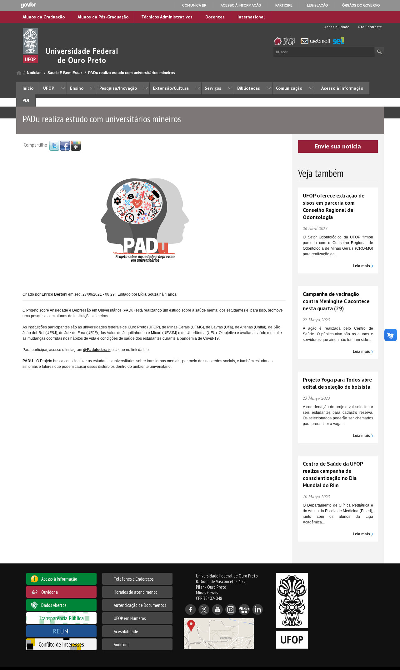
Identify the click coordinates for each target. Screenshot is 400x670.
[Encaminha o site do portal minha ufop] (285, 41)
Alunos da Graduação (43, 17)
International (251, 17)
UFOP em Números (130, 618)
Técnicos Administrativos (166, 17)
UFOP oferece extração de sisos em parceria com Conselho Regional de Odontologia (333, 206)
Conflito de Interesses (61, 644)
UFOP (48, 88)
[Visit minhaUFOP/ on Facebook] (65, 145)
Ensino (76, 88)
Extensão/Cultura (171, 88)
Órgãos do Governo (361, 5)
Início (19, 72)
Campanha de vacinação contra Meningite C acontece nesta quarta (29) (336, 301)
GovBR (28, 5)
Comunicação (289, 88)
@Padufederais (97, 350)
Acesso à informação (241, 5)
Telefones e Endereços (133, 579)
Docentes (215, 17)
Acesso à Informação (342, 88)
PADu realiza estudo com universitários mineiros (131, 73)
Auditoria (122, 644)
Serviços (213, 88)
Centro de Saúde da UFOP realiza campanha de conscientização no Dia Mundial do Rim (333, 474)
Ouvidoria (49, 592)
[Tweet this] (54, 145)
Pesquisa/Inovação (118, 88)
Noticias (34, 73)
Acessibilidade (336, 26)
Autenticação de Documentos (140, 605)
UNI (61, 631)
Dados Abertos (53, 605)
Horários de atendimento (136, 592)
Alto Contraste (369, 26)
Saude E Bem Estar (65, 73)
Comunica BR (194, 5)
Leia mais (361, 266)
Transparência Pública (61, 618)
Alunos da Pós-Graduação (103, 17)
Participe (283, 5)
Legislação (317, 5)
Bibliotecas (248, 88)
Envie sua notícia (338, 146)
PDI (25, 100)
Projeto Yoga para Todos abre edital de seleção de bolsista (337, 383)
